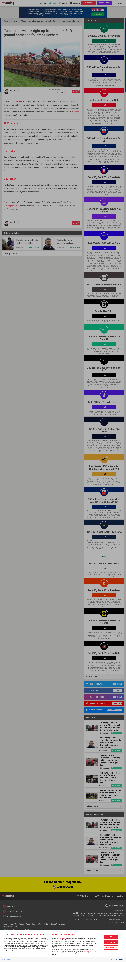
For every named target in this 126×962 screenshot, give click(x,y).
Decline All (111, 942)
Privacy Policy (6, 959)
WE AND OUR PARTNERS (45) (63, 934)
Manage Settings (111, 947)
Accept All (111, 937)
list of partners (88, 951)
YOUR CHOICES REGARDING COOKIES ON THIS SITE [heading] (25, 934)
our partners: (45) (61, 938)
